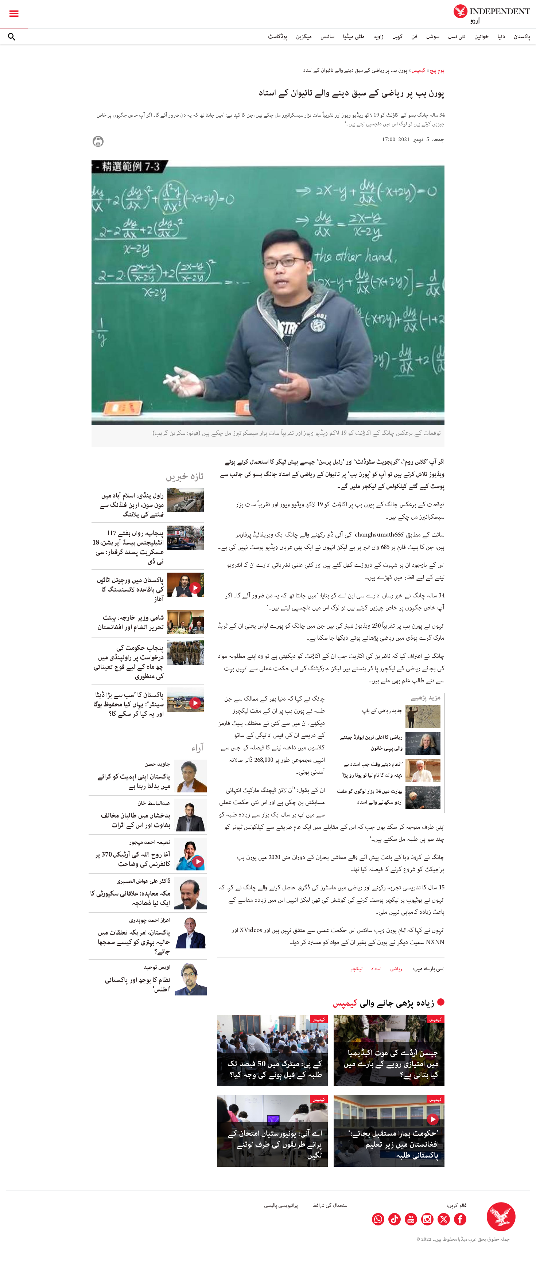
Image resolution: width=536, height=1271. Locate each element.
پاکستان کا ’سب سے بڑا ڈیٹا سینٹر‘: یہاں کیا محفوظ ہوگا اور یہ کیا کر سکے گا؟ (128, 704)
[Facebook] (460, 1219)
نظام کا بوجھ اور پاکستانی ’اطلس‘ (137, 985)
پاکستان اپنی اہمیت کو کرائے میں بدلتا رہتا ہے (133, 781)
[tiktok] (394, 1219)
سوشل (432, 36)
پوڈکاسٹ (277, 36)
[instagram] (427, 1219)
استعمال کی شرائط (330, 1205)
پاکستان (522, 36)
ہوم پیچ (437, 70)
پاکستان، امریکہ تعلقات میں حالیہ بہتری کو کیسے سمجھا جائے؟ (134, 942)
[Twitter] (444, 1219)
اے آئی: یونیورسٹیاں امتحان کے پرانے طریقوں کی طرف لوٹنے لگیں (275, 1144)
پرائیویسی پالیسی (281, 1205)
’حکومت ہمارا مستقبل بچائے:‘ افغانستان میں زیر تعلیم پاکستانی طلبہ (393, 1144)
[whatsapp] (378, 1219)
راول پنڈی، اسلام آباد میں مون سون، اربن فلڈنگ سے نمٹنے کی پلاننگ (132, 505)
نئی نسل (457, 36)
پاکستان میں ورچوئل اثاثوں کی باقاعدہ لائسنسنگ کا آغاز (130, 589)
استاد (376, 969)
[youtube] (411, 1219)
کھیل (397, 36)
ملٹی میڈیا (354, 36)
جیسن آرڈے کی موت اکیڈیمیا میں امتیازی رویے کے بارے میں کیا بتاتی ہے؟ (391, 1064)
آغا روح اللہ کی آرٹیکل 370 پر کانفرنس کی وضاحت (132, 859)
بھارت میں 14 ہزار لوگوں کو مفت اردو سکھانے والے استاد (370, 796)
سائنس (327, 36)
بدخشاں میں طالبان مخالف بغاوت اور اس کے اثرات (135, 820)
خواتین (481, 36)
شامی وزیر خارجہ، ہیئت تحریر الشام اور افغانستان (131, 622)
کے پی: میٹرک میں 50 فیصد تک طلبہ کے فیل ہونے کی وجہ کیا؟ (274, 1069)
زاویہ (378, 36)
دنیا (501, 36)
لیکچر (356, 969)
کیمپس (419, 70)
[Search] (11, 36)
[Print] (98, 141)
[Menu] (14, 14)
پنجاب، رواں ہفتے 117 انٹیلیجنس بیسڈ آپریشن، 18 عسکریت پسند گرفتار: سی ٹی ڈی (128, 547)
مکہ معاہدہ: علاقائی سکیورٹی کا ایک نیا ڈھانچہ (130, 898)
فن (414, 36)
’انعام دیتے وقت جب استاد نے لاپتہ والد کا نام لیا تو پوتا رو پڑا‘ (372, 769)
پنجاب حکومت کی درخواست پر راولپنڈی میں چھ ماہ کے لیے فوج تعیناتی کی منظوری (129, 662)
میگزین (304, 36)
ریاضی (396, 969)
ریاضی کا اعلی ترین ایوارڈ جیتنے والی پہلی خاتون (371, 742)
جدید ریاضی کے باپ (382, 711)
